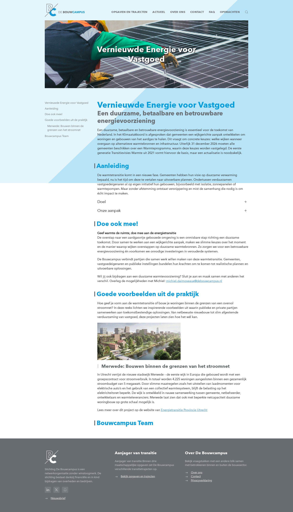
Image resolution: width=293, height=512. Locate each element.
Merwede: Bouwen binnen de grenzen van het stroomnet (65, 128)
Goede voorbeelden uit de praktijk (66, 120)
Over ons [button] (177, 12)
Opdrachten (230, 12)
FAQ (212, 12)
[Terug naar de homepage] (65, 10)
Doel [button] (101, 201)
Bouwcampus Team (57, 136)
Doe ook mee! (53, 114)
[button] (246, 12)
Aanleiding (51, 108)
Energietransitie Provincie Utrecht (184, 410)
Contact (197, 12)
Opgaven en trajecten (129, 12)
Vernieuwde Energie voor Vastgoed (66, 102)
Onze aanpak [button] (109, 210)
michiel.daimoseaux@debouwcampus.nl (194, 281)
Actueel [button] (158, 12)
